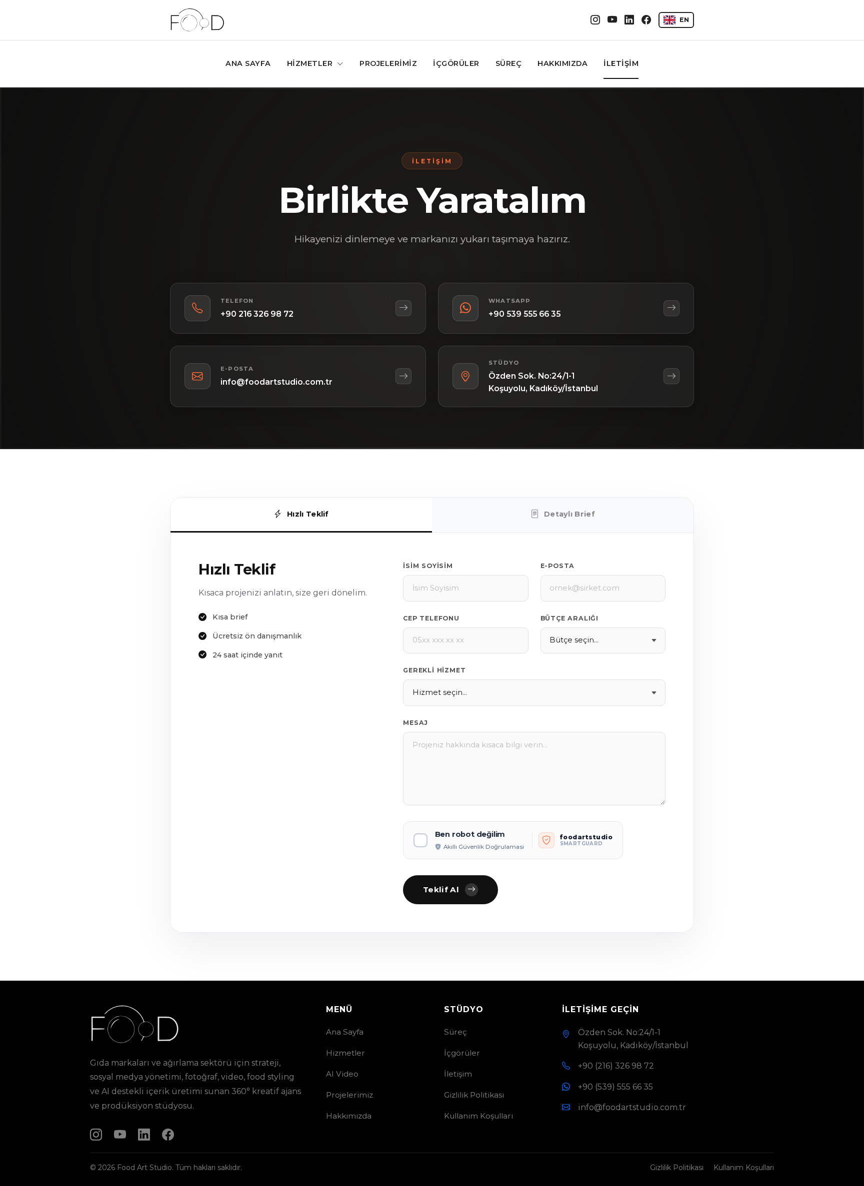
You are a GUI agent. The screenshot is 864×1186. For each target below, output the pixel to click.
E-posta (557, 566)
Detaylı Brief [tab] (569, 514)
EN (684, 19)
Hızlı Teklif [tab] (308, 514)
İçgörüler (456, 63)
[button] (513, 840)
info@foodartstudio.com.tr (632, 1107)
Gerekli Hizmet (434, 670)
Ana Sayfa (248, 63)
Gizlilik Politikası (474, 1095)
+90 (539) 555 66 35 (615, 1087)
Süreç (509, 63)
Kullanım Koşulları (478, 1116)
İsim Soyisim (428, 566)
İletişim (621, 63)
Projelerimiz (388, 63)
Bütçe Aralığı (569, 618)
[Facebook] (646, 20)
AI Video (342, 1074)
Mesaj (415, 722)
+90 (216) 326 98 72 (616, 1066)
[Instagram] (595, 20)
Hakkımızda (563, 63)
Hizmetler (311, 63)
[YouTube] (612, 20)
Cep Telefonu (431, 618)
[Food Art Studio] (197, 20)
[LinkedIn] (629, 20)
